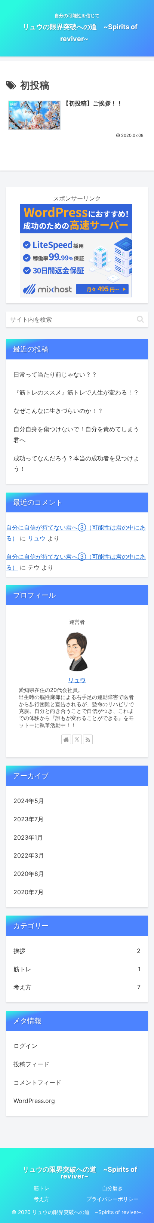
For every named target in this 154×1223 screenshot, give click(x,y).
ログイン (25, 1045)
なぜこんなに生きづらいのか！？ (58, 410)
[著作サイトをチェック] (66, 739)
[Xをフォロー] (77, 739)
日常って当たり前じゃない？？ (55, 374)
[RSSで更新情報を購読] (88, 739)
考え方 (41, 1199)
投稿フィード (31, 1064)
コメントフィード (37, 1082)
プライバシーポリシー (112, 1199)
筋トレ (41, 1188)
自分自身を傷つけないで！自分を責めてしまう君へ (76, 434)
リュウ (37, 538)
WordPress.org (34, 1100)
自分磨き (112, 1188)
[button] (140, 319)
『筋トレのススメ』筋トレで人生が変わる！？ (76, 392)
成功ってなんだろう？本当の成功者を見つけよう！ (76, 463)
